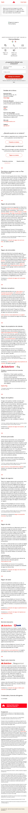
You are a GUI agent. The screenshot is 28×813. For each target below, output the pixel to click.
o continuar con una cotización (14, 79)
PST (13, 112)
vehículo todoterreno (6, 294)
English (2, 2)
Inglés (4, 108)
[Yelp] (15, 41)
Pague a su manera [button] (14, 155)
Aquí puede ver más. (6, 561)
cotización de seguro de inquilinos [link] (16, 426)
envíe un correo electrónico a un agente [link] (15, 314)
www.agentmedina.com (9, 121)
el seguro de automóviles (12, 208)
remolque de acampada (7, 292)
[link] (22, 46)
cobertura (11, 211)
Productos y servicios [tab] (7, 161)
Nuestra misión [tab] (20, 161)
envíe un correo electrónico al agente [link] (14, 466)
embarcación (18, 292)
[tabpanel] (14, 108)
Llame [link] (2, 314)
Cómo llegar (6, 97)
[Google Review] (12, 41)
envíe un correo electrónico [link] (11, 650)
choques (20, 211)
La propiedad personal (10, 338)
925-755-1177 (6, 125)
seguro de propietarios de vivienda (9, 332)
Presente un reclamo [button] (14, 142)
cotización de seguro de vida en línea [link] (17, 569)
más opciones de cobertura (17, 265)
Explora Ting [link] (4, 385)
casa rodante (19, 291)
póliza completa (23, 731)
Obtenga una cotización (14, 76)
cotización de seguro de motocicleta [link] (16, 278)
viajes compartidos (16, 213)
